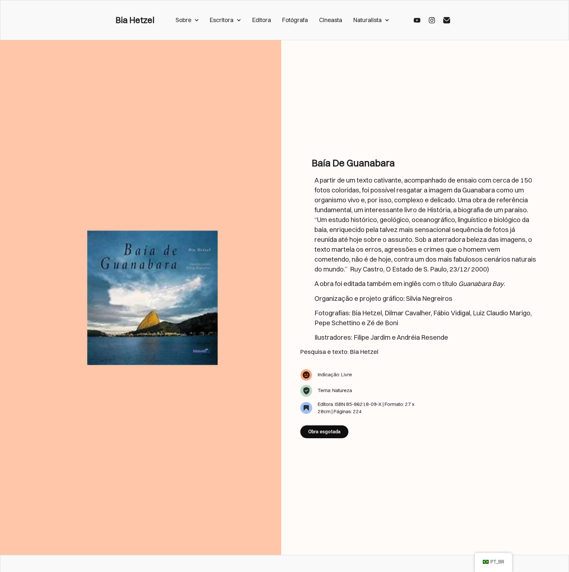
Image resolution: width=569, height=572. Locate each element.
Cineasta (330, 20)
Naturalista (367, 20)
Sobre (183, 20)
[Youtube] (417, 20)
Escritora (221, 20)
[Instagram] (432, 20)
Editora (261, 20)
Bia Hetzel (135, 20)
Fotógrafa (295, 20)
